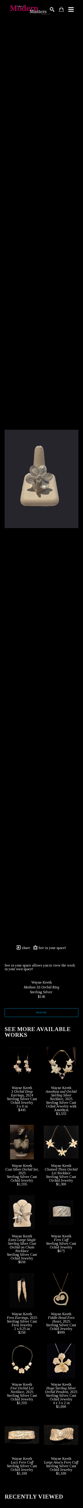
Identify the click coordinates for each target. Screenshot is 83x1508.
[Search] (52, 9)
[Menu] (71, 9)
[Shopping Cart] (61, 9)
